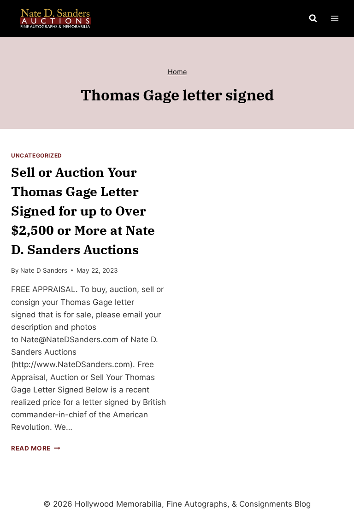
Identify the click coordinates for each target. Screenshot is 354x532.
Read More (35, 448)
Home (177, 72)
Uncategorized (36, 155)
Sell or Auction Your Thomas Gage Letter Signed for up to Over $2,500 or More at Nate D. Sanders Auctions (83, 211)
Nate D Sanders (43, 270)
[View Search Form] (313, 18)
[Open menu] (334, 18)
